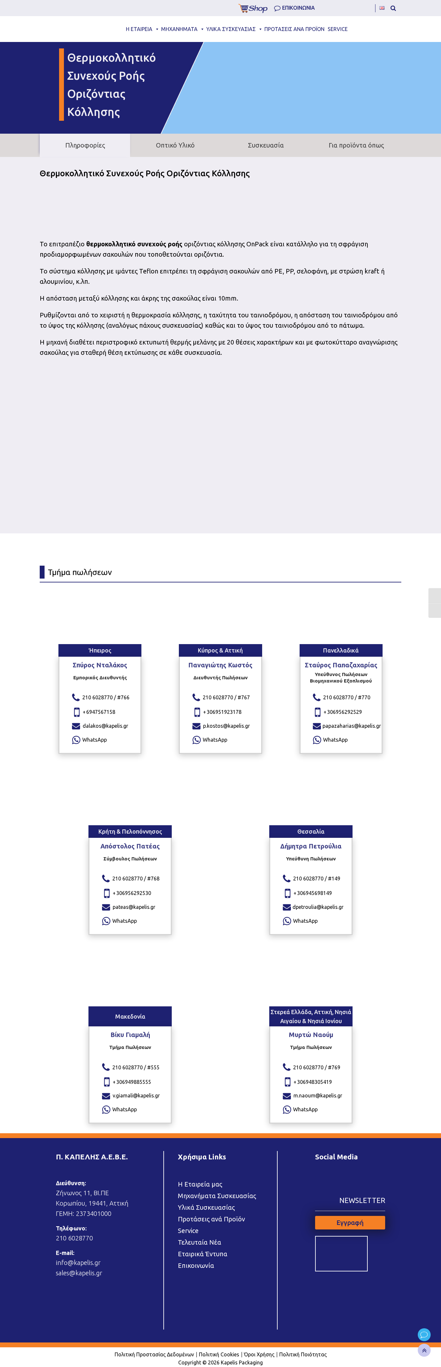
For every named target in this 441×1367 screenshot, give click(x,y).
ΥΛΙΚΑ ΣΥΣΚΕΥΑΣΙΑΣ (231, 29)
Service (188, 1230)
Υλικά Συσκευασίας (206, 1207)
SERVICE (338, 29)
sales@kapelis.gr (79, 1273)
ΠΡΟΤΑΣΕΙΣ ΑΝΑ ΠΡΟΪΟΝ (294, 29)
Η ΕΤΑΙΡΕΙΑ (139, 29)
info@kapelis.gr (78, 1262)
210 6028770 (74, 1238)
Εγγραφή (350, 1222)
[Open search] (393, 8)
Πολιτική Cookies (219, 1354)
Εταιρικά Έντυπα (202, 1254)
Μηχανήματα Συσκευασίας (217, 1195)
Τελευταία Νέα (199, 1242)
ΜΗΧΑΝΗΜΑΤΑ (179, 29)
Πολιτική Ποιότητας (303, 1354)
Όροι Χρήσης (259, 1354)
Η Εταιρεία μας (200, 1184)
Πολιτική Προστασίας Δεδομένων (154, 1354)
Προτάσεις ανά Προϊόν (211, 1219)
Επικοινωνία (196, 1265)
